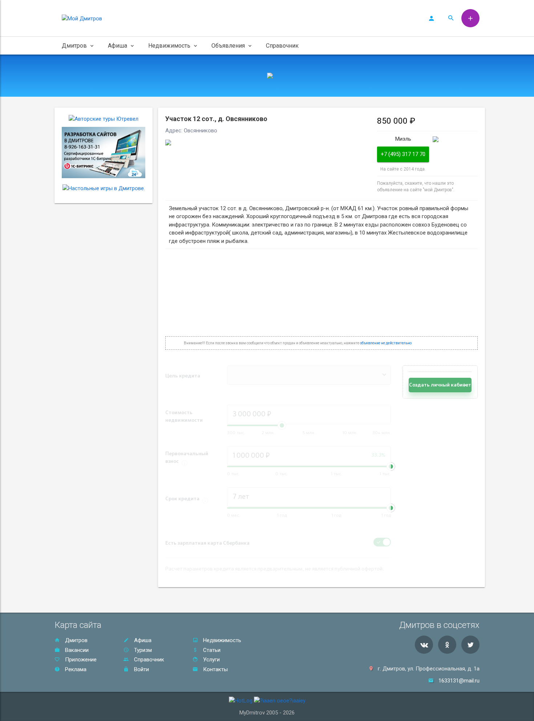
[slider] (391, 466)
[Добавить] (470, 18)
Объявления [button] (228, 45)
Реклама (75, 669)
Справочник (282, 45)
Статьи (211, 650)
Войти (141, 669)
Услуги (211, 659)
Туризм (142, 650)
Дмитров (76, 640)
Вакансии (76, 650)
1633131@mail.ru (459, 680)
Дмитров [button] (74, 45)
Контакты (215, 669)
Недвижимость (221, 640)
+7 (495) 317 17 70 (403, 154)
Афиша (142, 640)
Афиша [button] (117, 45)
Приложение (80, 659)
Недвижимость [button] (169, 45)
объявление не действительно (386, 343)
